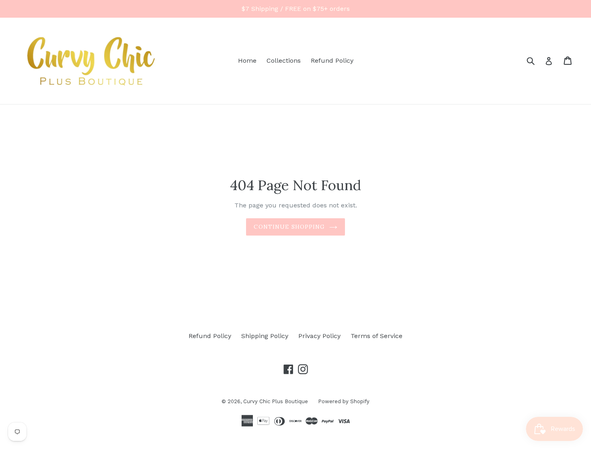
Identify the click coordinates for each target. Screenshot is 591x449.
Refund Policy (332, 60)
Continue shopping (289, 226)
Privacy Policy (319, 336)
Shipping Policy (264, 336)
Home (247, 60)
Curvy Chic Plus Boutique (275, 401)
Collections (284, 60)
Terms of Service (376, 336)
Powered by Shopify (343, 401)
